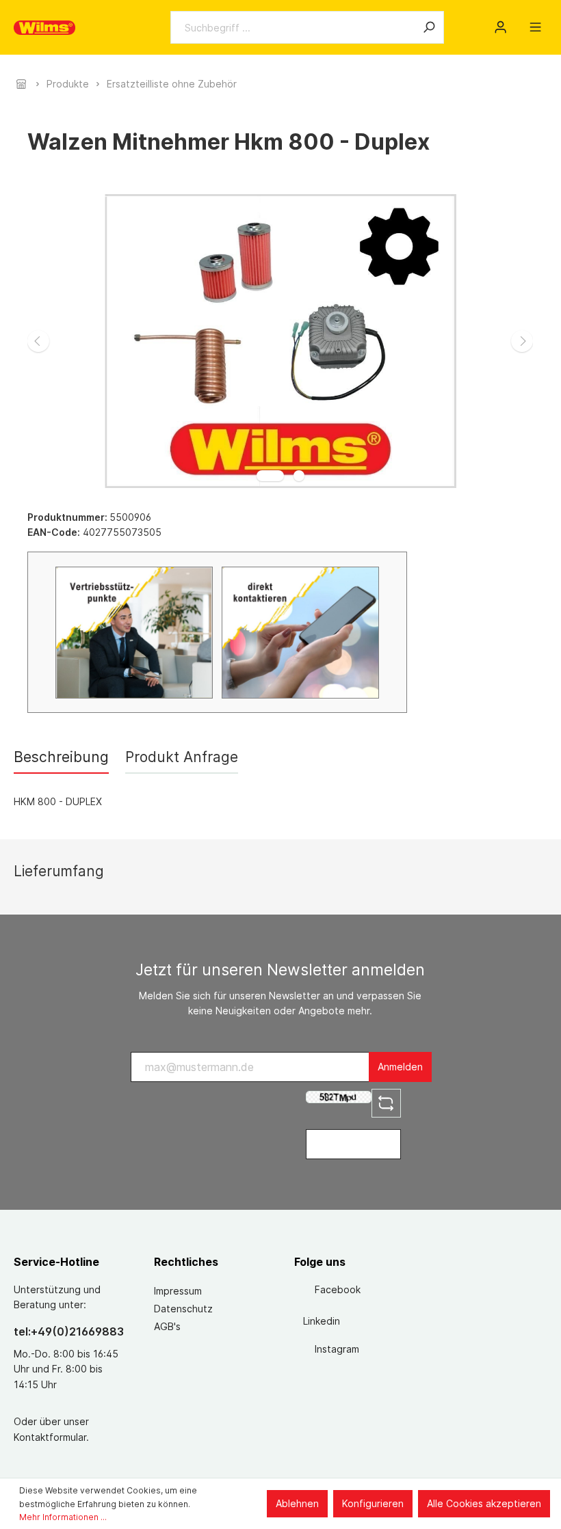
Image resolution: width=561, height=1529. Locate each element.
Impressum (178, 1291)
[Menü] (535, 27)
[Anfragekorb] (517, 22)
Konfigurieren (373, 1503)
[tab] (61, 757)
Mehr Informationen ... (63, 1517)
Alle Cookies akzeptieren (484, 1503)
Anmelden (400, 1066)
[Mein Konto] (500, 27)
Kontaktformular (50, 1437)
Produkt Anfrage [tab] (181, 757)
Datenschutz (183, 1308)
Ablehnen (297, 1503)
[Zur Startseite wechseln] (44, 28)
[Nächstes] (522, 341)
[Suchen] (429, 27)
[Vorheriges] (38, 341)
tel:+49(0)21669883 (69, 1331)
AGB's (167, 1326)
